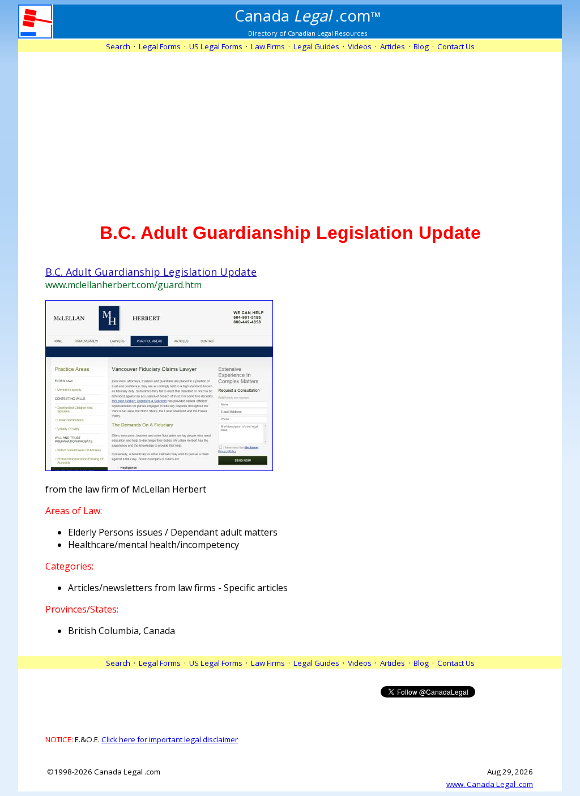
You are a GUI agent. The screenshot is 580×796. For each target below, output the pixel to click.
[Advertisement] (290, 131)
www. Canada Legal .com (489, 784)
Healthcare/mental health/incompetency (153, 544)
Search (118, 46)
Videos (360, 46)
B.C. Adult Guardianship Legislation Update (151, 272)
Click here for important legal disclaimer (169, 739)
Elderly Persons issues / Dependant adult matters (173, 532)
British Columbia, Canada (121, 630)
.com (307, 15)
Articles (392, 46)
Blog (421, 46)
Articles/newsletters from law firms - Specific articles (178, 587)
